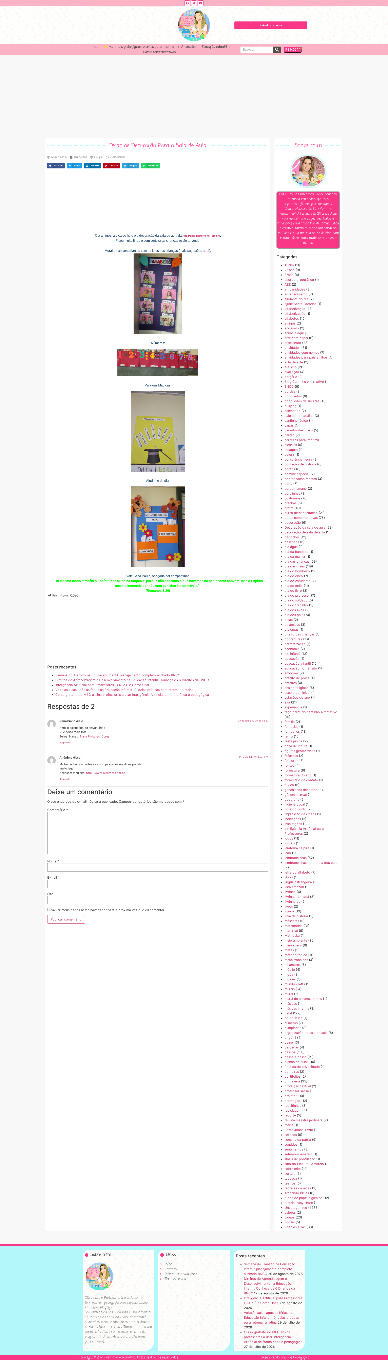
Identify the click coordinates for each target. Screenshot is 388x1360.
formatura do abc (298, 775)
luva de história (296, 916)
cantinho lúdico (296, 420)
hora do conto (295, 809)
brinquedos (293, 396)
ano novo (292, 328)
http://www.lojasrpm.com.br (105, 773)
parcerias (292, 1047)
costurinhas (293, 498)
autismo (291, 367)
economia (292, 649)
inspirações (293, 824)
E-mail (53, 877)
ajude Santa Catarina (300, 304)
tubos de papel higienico (303, 1198)
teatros (290, 1183)
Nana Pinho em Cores (95, 736)
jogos (289, 838)
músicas (291, 1003)
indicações (293, 819)
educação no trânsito (301, 668)
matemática (294, 926)
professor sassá (297, 1091)
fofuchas (291, 756)
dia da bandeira (296, 552)
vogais (290, 1222)
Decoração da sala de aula (305, 527)
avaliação (292, 372)
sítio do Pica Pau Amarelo (304, 1164)
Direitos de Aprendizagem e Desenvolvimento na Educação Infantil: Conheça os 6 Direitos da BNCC (132, 680)
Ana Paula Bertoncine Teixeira (201, 235)
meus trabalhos (296, 960)
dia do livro (293, 590)
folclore (290, 761)
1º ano (289, 265)
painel (289, 1042)
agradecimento (296, 294)
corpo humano (296, 488)
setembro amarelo (298, 1154)
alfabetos (292, 318)
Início (94, 47)
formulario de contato (301, 780)
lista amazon (294, 887)
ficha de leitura (296, 746)
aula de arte (294, 362)
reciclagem (293, 1110)
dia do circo (294, 576)
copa (288, 484)
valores (290, 1212)
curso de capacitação (301, 513)
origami (290, 1037)
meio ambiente (296, 940)
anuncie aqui (294, 333)
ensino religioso (297, 688)
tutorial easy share (299, 1203)
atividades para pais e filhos (306, 357)
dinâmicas (292, 625)
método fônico (296, 955)
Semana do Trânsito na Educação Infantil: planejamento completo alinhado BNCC (117, 675)
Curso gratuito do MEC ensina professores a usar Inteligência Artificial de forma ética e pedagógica (132, 695)
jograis (290, 843)
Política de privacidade (302, 1067)
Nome (53, 861)
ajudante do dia (296, 299)
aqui (206, 250)
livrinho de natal (297, 897)
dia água (291, 547)
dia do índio (294, 586)
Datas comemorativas (159, 52)
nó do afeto (294, 1018)
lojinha (289, 911)
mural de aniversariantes (303, 999)
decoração (293, 522)
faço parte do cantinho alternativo (311, 712)
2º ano (290, 270)
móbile (290, 969)
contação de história (300, 464)
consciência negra (298, 459)
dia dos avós (294, 610)
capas (289, 425)
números (291, 1023)
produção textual (298, 1086)
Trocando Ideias (297, 1193)
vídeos (290, 1217)
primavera (292, 1081)
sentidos (291, 1144)
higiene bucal (295, 804)
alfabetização (295, 309)
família (290, 722)
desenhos (292, 542)
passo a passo (296, 1057)
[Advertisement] (194, 95)
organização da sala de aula (306, 1033)
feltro (289, 736)
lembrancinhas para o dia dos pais (311, 863)
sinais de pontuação (300, 1159)
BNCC (289, 386)
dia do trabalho (296, 605)
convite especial (297, 474)
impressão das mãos (300, 814)
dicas (289, 620)
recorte (290, 1115)
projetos (291, 1096)
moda (289, 974)
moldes (290, 979)
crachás (290, 503)
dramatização (295, 644)
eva (287, 702)
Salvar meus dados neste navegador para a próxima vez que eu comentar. (108, 910)
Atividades (188, 47)
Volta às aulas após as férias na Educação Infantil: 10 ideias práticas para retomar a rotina (124, 690)
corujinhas (292, 493)
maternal (291, 931)
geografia (292, 799)
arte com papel (296, 338)
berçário (291, 377)
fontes (289, 765)
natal (288, 1013)
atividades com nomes (302, 352)
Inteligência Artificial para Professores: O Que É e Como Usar (102, 685)
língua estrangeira (298, 882)
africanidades (295, 289)
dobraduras (293, 639)
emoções (291, 673)
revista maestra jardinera (304, 1120)
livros (289, 906)
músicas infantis (297, 1008)
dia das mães (295, 566)
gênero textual (296, 795)
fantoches (292, 731)
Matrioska (292, 935)
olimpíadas (293, 1028)
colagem (291, 450)
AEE (288, 284)
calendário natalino (299, 416)
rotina (289, 1125)
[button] (56, 165)
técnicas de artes (298, 1188)
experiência (293, 707)
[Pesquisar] (277, 50)
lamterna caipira (297, 848)
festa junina (293, 741)
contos (290, 469)
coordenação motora (301, 479)
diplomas (291, 629)
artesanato (293, 343)
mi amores (292, 965)
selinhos (291, 1135)
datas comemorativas (301, 518)
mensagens (293, 945)
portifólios (292, 1076)
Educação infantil (214, 47)
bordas (290, 391)
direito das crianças (300, 634)
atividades (292, 348)
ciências (291, 445)
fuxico (289, 785)
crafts (289, 508)
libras (289, 877)
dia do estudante (297, 581)
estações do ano (297, 697)
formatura (292, 770)
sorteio (290, 1174)
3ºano (289, 275)
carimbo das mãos (299, 430)
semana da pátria (298, 1140)
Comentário (57, 809)
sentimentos (294, 1149)
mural (289, 994)
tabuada (291, 1178)
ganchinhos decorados (302, 790)
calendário (292, 411)
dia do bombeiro (297, 571)
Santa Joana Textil (299, 1130)
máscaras (292, 921)
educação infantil (298, 663)
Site (50, 893)
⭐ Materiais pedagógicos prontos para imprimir (140, 47)
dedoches (292, 537)
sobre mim (293, 1169)
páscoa (290, 1052)
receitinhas (293, 1106)
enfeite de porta (297, 678)
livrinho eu (292, 901)
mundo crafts (295, 984)
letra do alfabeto (297, 872)
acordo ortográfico (299, 280)
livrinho (290, 892)
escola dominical (297, 693)
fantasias (291, 727)
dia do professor (297, 595)
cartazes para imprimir (302, 440)
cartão (290, 435)
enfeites (291, 683)
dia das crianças (297, 561)
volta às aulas (295, 1227)
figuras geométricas (300, 751)
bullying (290, 406)
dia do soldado (296, 600)
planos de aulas (296, 1062)
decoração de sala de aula (305, 532)
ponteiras (292, 1071)
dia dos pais (294, 615)
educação (292, 659)
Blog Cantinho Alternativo (304, 382)
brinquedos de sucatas (302, 401)
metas (289, 950)
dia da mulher (295, 556)
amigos (290, 323)
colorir (289, 454)
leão (288, 853)
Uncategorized (296, 1208)
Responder (65, 742)
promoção (292, 1101)
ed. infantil (292, 654)
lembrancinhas (296, 858)
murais (290, 989)
